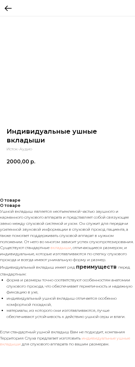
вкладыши (60, 247)
